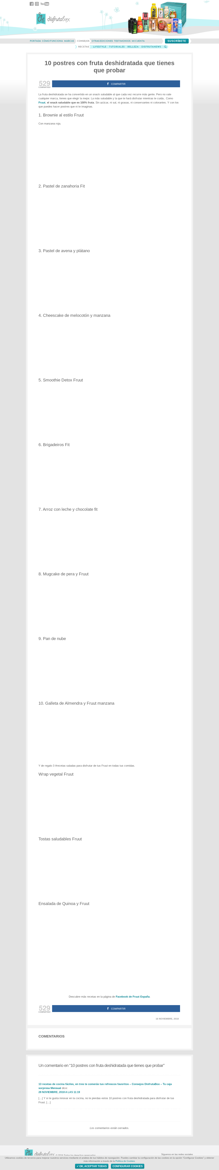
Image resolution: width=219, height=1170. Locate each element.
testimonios (122, 41)
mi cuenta (138, 41)
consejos (83, 41)
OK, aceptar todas (93, 1166)
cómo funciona (52, 41)
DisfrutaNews (151, 46)
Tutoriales (117, 46)
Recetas (83, 46)
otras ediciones (102, 41)
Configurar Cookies (128, 1166)
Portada (35, 41)
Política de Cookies (125, 1161)
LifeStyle (99, 46)
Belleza (133, 46)
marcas (69, 41)
